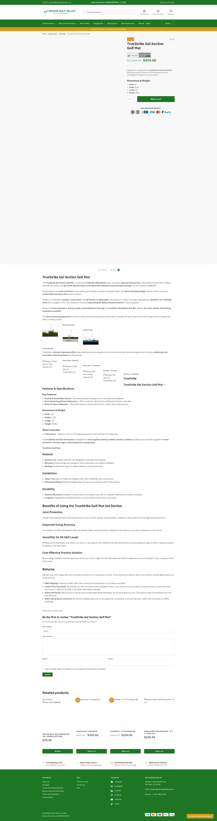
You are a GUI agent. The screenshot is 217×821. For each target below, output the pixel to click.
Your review (47, 636)
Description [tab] (102, 270)
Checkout (170, 14)
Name (45, 659)
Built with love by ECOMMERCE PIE (55, 816)
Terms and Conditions (50, 794)
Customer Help (158, 14)
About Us (45, 782)
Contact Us (81, 785)
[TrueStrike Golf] (139, 55)
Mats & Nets (52, 34)
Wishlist (58, 751)
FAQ (78, 788)
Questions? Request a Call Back (200, 816)
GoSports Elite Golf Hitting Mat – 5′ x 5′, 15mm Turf (158, 732)
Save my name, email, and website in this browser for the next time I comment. (75, 669)
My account (144, 14)
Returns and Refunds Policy (53, 791)
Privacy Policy (47, 797)
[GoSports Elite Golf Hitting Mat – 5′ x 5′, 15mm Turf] (159, 713)
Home (44, 34)
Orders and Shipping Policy (52, 788)
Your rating (47, 627)
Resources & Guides (167, 2)
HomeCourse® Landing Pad (86, 731)
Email (111, 659)
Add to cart (156, 99)
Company (46, 785)
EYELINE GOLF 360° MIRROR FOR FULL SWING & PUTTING (55, 735)
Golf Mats (62, 34)
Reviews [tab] (113, 270)
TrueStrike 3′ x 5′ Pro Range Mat (122, 731)
